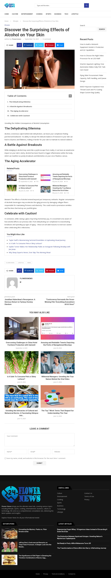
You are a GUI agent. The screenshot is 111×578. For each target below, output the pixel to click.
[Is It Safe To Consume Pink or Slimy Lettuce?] (12, 188)
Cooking (39, 14)
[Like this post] (20, 45)
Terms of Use (89, 496)
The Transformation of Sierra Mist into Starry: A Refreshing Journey (81, 548)
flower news (10, 262)
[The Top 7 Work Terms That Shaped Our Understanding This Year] (58, 396)
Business (57, 14)
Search (86, 5)
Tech (66, 14)
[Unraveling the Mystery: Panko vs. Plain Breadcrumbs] (9, 533)
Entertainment (27, 14)
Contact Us (88, 493)
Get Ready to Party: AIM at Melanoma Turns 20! (74, 543)
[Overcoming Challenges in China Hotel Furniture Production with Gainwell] (12, 177)
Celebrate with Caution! (20, 115)
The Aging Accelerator (19, 111)
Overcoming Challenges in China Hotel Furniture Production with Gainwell (28, 176)
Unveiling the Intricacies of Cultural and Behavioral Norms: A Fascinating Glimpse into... (21, 413)
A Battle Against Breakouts (21, 106)
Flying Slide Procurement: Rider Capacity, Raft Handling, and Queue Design (93, 78)
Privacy (86, 499)
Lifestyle (74, 14)
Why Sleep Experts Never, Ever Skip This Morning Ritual (29, 252)
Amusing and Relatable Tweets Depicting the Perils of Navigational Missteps (62, 176)
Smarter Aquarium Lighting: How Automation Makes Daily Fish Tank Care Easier (92, 67)
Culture (15, 14)
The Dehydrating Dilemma (19, 102)
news (29, 262)
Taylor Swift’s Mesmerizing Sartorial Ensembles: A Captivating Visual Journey (37, 240)
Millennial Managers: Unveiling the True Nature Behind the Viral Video (62, 188)
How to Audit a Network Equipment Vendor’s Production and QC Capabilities (92, 47)
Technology (61, 509)
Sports (48, 14)
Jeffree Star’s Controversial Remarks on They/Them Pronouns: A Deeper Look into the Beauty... (35, 545)
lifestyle (15, 21)
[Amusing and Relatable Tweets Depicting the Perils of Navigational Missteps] (45, 177)
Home (7, 14)
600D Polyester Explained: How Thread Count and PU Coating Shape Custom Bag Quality (92, 90)
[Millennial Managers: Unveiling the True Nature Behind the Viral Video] (45, 189)
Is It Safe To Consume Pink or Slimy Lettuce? (25, 243)
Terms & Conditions (58, 574)
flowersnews (16, 39)
